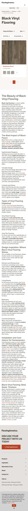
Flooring (14, 11)
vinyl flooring (9, 145)
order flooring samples (9, 402)
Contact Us (5, 474)
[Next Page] (17, 82)
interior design (6, 141)
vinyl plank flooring (14, 219)
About (3, 470)
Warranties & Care (7, 466)
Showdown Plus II (8, 66)
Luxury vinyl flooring (8, 205)
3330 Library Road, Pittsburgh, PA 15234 (11, 482)
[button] (13, 8)
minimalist (22, 173)
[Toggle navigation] (24, 5)
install (18, 342)
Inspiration (5, 462)
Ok (14, 505)
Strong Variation (17, 36)
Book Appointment (12, 447)
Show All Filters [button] (8, 31)
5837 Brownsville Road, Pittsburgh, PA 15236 (12, 484)
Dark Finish (5, 36)
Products (4, 459)
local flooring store (12, 121)
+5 (16, 72)
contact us (10, 419)
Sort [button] (21, 31)
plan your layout (9, 349)
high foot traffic (17, 327)
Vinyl (19, 11)
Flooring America (6, 11)
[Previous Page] (11, 82)
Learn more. (11, 503)
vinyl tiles (21, 237)
